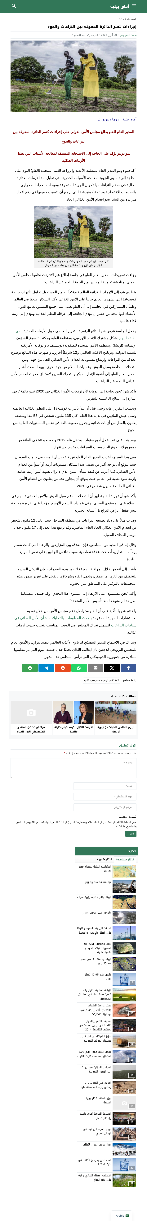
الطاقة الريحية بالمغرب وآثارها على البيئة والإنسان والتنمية (94, 930)
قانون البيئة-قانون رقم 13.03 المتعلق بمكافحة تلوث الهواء (94, 1054)
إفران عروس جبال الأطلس (96, 1144)
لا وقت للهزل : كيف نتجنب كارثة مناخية (73, 729)
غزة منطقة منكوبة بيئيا (97, 882)
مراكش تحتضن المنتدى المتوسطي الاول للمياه (31, 729)
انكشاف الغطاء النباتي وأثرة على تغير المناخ (94, 1177)
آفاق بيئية (119, 6)
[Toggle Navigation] (135, 6)
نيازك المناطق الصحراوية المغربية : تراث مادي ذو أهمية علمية (97, 948)
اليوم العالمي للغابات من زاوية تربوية (116, 729)
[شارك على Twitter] (112, 668)
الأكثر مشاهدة (125, 859)
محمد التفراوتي (128, 35)
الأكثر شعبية (104, 859)
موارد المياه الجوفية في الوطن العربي (97, 1131)
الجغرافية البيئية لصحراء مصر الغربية (95, 868)
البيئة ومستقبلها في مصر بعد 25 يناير (96, 961)
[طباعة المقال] (30, 668)
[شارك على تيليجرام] (46, 668)
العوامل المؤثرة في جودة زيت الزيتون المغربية (96, 1069)
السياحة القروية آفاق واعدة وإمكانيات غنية (95, 1116)
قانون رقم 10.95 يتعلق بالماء (97, 976)
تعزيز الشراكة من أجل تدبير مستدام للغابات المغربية (96, 1038)
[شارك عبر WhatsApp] (79, 668)
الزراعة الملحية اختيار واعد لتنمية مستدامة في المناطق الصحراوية (94, 994)
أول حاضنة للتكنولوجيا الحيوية (98, 1100)
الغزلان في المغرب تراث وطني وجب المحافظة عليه (96, 1085)
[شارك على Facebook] (128, 668)
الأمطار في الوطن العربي (96, 913)
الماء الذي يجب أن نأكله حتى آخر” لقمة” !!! (94, 1162)
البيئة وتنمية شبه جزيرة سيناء (94, 897)
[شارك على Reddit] (63, 668)
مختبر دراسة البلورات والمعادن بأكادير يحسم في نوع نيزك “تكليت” (95, 1010)
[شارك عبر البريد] (95, 668)
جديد (121, 19)
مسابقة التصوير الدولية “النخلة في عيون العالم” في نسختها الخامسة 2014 (95, 1025)
